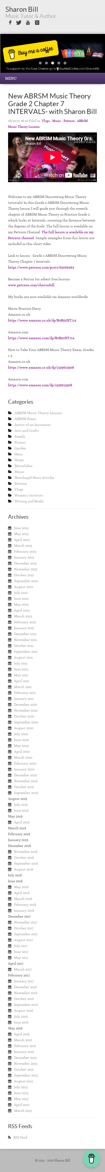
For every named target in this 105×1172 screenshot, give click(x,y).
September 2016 (26, 1005)
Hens (19, 454)
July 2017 (20, 946)
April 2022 (22, 610)
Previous (15, 57)
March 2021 (23, 687)
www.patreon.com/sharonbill (31, 285)
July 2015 (20, 1087)
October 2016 (24, 999)
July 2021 (20, 663)
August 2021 (23, 657)
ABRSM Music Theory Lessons (38, 413)
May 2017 (21, 958)
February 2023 (25, 551)
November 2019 (25, 781)
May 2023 (21, 534)
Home (19, 460)
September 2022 (26, 581)
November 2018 (25, 852)
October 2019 (24, 787)
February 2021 (25, 693)
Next (90, 57)
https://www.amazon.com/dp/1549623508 (40, 385)
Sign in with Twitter (19, 22)
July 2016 (21, 1016)
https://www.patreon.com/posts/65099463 (41, 267)
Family (20, 436)
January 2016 (24, 1052)
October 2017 (24, 928)
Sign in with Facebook (9, 22)
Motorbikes (24, 466)
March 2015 (23, 1111)
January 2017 (24, 981)
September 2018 (26, 863)
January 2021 (24, 699)
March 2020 (23, 757)
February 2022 (25, 622)
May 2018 (21, 887)
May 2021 (21, 675)
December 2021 (25, 634)
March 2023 (23, 546)
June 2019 (21, 810)
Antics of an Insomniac (33, 425)
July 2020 (21, 734)
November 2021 (25, 640)
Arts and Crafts (27, 431)
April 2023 (22, 540)
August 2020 (23, 728)
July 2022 (21, 593)
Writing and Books (29, 501)
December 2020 (25, 705)
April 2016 (22, 1034)
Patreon (69, 121)
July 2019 (21, 805)
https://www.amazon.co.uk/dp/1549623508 (41, 367)
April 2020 (22, 752)
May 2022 (21, 604)
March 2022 (23, 616)
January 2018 (24, 910)
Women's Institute (29, 495)
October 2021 (24, 646)
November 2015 (25, 1064)
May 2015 (21, 1099)
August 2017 (23, 940)
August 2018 (23, 869)
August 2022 (23, 587)
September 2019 (26, 793)
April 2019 (22, 822)
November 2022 (25, 569)
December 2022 (25, 563)
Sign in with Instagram (37, 22)
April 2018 (22, 893)
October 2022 (24, 575)
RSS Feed (20, 1137)
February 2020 (25, 763)
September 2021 (26, 652)
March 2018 (23, 899)
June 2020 (21, 740)
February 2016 (25, 1046)
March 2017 (23, 969)
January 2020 (24, 769)
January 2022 (24, 628)
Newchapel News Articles (34, 478)
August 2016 (23, 1011)
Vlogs (46, 121)
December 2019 (25, 775)
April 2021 (21, 681)
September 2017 (26, 934)
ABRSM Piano (25, 419)
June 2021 (21, 669)
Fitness (20, 442)
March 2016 (23, 1040)
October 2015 (24, 1069)
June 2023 (21, 528)
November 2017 (25, 922)
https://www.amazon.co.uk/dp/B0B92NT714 (42, 320)
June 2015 (21, 1093)
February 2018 (25, 905)
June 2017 (21, 952)
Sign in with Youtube (28, 22)
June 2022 (21, 599)
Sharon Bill (21, 9)
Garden (20, 448)
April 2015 (21, 1105)
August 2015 (23, 1081)
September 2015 (26, 1075)
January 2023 (24, 557)
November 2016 (25, 993)
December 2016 (25, 987)
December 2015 (25, 1058)
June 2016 (21, 1022)
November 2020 (26, 710)
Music (56, 121)
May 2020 (21, 746)
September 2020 (26, 722)
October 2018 (24, 858)
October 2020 (24, 716)
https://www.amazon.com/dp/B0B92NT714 (41, 338)
